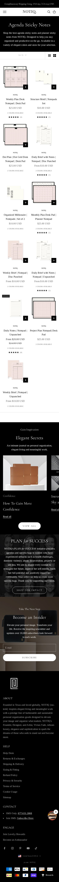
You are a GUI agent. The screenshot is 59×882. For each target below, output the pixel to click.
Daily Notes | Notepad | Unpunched (15, 332)
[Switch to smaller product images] (54, 55)
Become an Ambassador (15, 840)
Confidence (9, 496)
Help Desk (8, 753)
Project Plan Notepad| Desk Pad (43, 332)
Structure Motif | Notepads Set (43, 101)
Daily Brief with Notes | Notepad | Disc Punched (44, 159)
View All (29, 526)
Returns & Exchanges (14, 758)
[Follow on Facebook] (4, 848)
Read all (7, 516)
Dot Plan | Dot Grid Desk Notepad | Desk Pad (15, 159)
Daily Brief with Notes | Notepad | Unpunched (44, 274)
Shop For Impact (30, 590)
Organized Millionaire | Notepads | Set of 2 (15, 217)
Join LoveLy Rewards (14, 834)
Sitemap (7, 797)
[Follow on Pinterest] (20, 848)
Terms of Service (11, 786)
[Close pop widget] (56, 812)
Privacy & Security (12, 780)
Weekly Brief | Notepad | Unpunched (15, 394)
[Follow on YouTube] (28, 848)
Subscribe (29, 657)
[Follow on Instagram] (12, 848)
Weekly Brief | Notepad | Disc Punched (15, 274)
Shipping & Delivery (13, 764)
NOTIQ (15, 95)
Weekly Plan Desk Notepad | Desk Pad (15, 101)
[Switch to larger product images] (49, 55)
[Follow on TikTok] (36, 848)
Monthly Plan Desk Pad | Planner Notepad (43, 217)
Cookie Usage (10, 791)
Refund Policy (10, 775)
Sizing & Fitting (11, 769)
